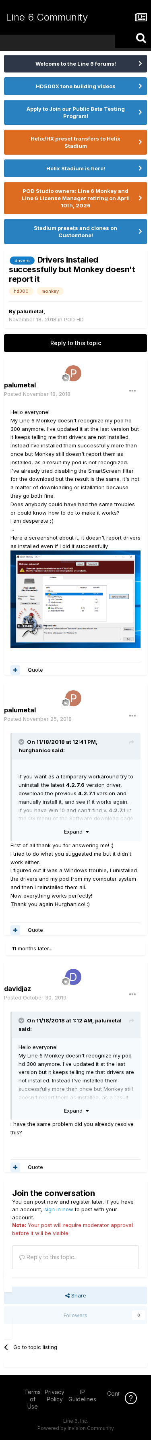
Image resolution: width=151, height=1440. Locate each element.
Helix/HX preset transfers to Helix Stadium (75, 142)
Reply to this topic (75, 342)
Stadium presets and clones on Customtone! (75, 231)
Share (78, 1295)
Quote (35, 669)
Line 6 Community (47, 17)
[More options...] (132, 391)
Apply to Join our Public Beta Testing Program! (76, 112)
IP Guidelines (82, 1395)
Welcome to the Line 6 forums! (75, 63)
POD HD (74, 319)
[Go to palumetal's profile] (73, 373)
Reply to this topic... (51, 1257)
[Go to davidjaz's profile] (73, 977)
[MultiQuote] (15, 670)
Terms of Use (32, 1399)
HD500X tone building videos (76, 86)
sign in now (58, 1209)
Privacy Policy (54, 1395)
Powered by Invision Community (75, 1428)
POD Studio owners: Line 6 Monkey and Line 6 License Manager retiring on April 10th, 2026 (76, 198)
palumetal (30, 311)
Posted (37, 394)
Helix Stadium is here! (75, 168)
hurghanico (34, 750)
